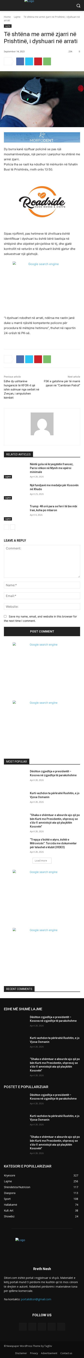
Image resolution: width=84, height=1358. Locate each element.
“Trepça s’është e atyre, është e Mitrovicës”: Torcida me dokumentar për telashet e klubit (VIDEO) (53, 843)
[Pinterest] (38, 61)
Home (7, 17)
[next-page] (12, 527)
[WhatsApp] (47, 61)
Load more (41, 860)
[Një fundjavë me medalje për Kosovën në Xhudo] (15, 491)
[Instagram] (51, 1327)
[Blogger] (23, 1327)
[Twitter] (29, 61)
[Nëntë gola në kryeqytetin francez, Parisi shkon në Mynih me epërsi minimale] (15, 470)
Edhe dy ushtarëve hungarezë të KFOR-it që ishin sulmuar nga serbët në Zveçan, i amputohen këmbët (21, 389)
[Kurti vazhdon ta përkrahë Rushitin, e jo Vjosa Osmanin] (15, 799)
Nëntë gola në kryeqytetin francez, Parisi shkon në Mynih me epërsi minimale (51, 468)
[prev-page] (6, 527)
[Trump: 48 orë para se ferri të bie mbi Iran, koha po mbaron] (15, 513)
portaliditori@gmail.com (36, 1299)
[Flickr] (42, 1327)
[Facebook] (20, 61)
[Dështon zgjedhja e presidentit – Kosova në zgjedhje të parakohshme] (15, 778)
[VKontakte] (61, 1327)
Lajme (17, 17)
